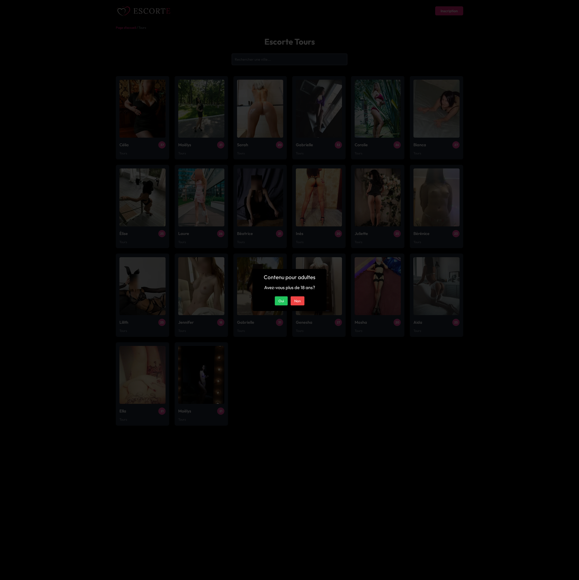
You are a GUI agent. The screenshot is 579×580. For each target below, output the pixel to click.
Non (297, 301)
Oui (281, 301)
